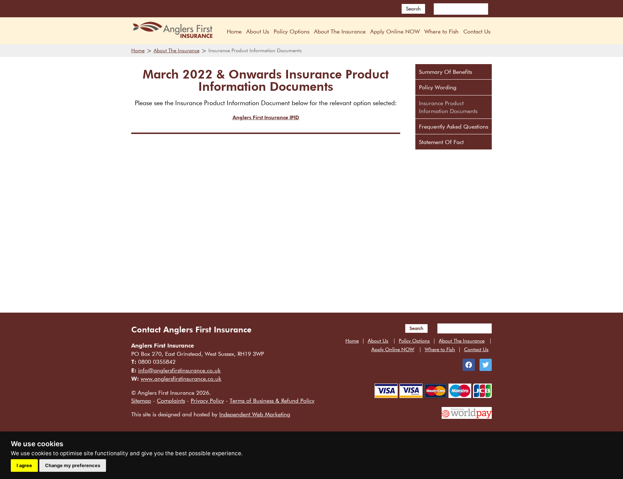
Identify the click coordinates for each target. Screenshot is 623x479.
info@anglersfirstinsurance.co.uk (179, 370)
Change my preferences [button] (72, 465)
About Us (257, 31)
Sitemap (141, 400)
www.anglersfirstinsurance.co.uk (181, 378)
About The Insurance (340, 31)
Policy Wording (437, 87)
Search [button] (413, 8)
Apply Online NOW (395, 31)
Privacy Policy (207, 400)
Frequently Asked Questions (453, 126)
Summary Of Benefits (445, 71)
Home (234, 31)
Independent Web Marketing (254, 414)
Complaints (171, 400)
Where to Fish (441, 31)
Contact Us (476, 31)
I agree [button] (24, 465)
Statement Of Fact (441, 142)
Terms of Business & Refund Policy (272, 400)
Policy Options (291, 31)
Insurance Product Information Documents (448, 107)
